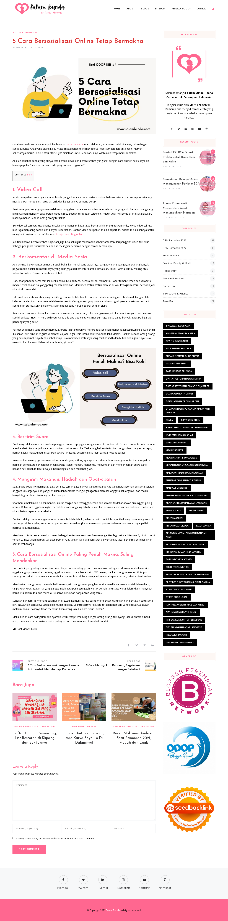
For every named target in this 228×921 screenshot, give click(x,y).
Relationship (196, 510)
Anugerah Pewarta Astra (180, 333)
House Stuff (169, 270)
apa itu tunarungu (177, 341)
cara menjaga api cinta (179, 371)
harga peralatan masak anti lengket (187, 427)
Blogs (145, 8)
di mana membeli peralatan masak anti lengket (188, 410)
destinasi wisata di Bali (179, 393)
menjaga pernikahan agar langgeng (186, 502)
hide (29, 174)
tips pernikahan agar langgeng (184, 627)
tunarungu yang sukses (180, 642)
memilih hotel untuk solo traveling (186, 495)
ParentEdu (169, 286)
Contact (202, 8)
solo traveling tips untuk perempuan (187, 574)
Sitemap (160, 8)
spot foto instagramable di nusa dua (188, 582)
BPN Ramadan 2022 (26, 726)
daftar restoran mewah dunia (183, 378)
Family (169, 420)
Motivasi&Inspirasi (25, 32)
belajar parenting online (69, 234)
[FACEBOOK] (63, 877)
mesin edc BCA (173, 510)
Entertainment (171, 255)
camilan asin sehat (177, 363)
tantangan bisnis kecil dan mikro (185, 604)
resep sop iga (203, 525)
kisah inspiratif (174, 450)
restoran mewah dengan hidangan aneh (186, 535)
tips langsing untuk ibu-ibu (181, 612)
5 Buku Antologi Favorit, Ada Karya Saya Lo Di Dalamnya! (84, 738)
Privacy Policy (181, 8)
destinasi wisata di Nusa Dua (182, 401)
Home (116, 8)
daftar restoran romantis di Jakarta (187, 386)
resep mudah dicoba (177, 525)
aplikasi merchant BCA (178, 348)
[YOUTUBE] (144, 877)
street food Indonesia (179, 589)
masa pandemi (74, 144)
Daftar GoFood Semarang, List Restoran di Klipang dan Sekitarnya (35, 738)
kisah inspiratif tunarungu (181, 457)
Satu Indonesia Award (179, 559)
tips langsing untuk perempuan (184, 619)
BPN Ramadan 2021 (84, 726)
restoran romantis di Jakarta (183, 551)
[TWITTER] (84, 877)
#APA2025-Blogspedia (178, 325)
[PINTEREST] (165, 877)
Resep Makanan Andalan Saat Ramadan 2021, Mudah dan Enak (133, 738)
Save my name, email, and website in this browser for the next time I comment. (55, 838)
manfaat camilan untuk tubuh (183, 480)
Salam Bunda (113, 910)
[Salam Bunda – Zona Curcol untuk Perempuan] (40, 9)
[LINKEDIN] (103, 877)
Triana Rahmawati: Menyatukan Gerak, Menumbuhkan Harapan (179, 208)
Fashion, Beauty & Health (177, 263)
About (130, 8)
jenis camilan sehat (177, 442)
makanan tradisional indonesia (184, 472)
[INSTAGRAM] (123, 877)
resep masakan (174, 518)
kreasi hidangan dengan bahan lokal (187, 465)
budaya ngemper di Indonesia (182, 356)
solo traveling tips (177, 567)
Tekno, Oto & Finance (175, 293)
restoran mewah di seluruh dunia (185, 544)
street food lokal (176, 597)
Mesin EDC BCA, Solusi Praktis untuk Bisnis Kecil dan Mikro (179, 157)
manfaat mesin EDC (176, 488)
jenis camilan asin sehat (179, 435)
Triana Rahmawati (176, 634)
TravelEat (49, 726)
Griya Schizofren (190, 420)
